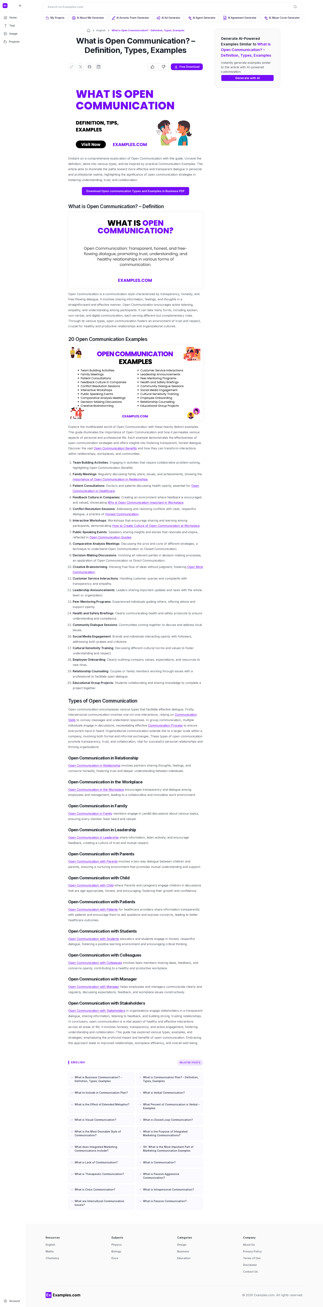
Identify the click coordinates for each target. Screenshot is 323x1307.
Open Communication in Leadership (93, 837)
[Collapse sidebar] (20, 5)
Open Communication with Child (90, 885)
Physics (116, 1244)
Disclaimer (250, 1264)
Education (183, 1258)
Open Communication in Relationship (94, 765)
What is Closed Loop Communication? (168, 1119)
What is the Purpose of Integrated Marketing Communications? (165, 1133)
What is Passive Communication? (165, 1201)
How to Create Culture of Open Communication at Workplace (156, 526)
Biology (116, 1251)
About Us (249, 1244)
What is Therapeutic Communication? (99, 1174)
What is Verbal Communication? (164, 1092)
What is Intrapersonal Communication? (168, 1189)
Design (181, 1244)
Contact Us (250, 1271)
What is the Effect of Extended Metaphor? (102, 1104)
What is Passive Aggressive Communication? (161, 1175)
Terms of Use (252, 1258)
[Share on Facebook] (89, 66)
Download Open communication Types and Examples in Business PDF (135, 191)
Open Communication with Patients (93, 909)
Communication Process (165, 725)
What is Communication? (159, 1162)
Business (183, 1251)
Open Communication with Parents (93, 861)
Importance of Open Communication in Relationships (110, 479)
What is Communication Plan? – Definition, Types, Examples (171, 1079)
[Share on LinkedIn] (98, 66)
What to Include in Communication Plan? (101, 1092)
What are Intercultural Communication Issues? (99, 1202)
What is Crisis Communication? (95, 1189)
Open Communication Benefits (115, 448)
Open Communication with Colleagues (95, 963)
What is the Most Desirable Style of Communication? (98, 1133)
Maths (50, 1251)
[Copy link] (71, 66)
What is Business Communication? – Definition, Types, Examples (98, 1079)
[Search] (295, 6)
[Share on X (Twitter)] (80, 66)
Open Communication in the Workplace (96, 789)
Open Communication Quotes (110, 537)
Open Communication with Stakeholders (96, 1010)
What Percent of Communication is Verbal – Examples (171, 1106)
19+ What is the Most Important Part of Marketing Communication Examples (168, 1148)
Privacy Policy (252, 1251)
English (101, 30)
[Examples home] (63, 1295)
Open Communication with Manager (93, 987)
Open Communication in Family (90, 813)
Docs (114, 1258)
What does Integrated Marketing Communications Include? (96, 1148)
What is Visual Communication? (95, 1119)
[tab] (55, 18)
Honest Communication (122, 514)
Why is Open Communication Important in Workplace (145, 502)
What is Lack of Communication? (96, 1162)
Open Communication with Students (93, 939)
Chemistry (52, 1258)
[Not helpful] (163, 66)
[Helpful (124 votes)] (153, 66)
